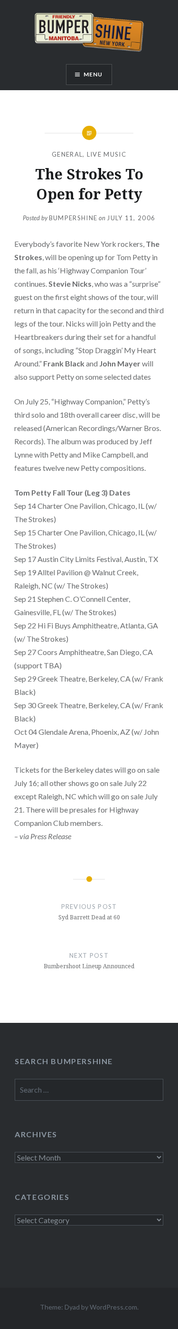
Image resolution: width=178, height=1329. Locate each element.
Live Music (106, 154)
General (67, 154)
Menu (93, 74)
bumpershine (73, 218)
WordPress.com (113, 1307)
